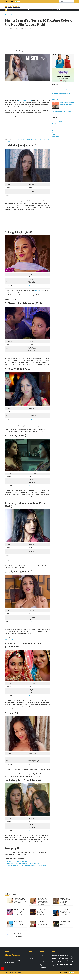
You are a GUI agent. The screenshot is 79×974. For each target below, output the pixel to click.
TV (28, 9)
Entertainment (12, 9)
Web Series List (9, 15)
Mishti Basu (37, 290)
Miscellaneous (55, 136)
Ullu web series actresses (25, 100)
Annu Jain (25, 51)
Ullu (29, 195)
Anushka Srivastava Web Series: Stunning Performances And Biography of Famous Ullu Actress (65, 901)
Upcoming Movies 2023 (57, 121)
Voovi (29, 285)
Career (30, 960)
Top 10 (53, 125)
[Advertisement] (42, 40)
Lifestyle (33, 9)
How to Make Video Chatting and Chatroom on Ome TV (67, 103)
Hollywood (39, 9)
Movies (24, 9)
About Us (31, 955)
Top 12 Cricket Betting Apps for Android (61, 111)
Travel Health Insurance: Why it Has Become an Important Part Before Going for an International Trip (62, 93)
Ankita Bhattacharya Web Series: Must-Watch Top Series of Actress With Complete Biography (65, 913)
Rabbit (30, 419)
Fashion (19, 9)
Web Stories (52, 9)
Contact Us (31, 957)
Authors (30, 961)
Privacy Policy (32, 958)
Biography (54, 127)
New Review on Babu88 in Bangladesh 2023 (62, 89)
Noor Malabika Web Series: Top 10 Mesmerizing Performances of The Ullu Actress (19, 934)
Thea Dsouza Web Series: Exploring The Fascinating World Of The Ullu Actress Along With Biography (42, 901)
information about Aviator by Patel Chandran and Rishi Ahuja (63, 98)
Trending (54, 131)
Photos (46, 9)
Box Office (59, 9)
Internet (54, 123)
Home (30, 954)
